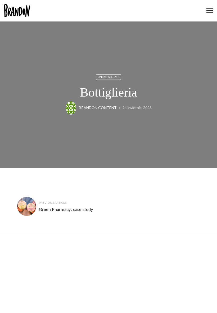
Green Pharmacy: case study (66, 209)
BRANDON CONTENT (98, 107)
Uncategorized (108, 77)
